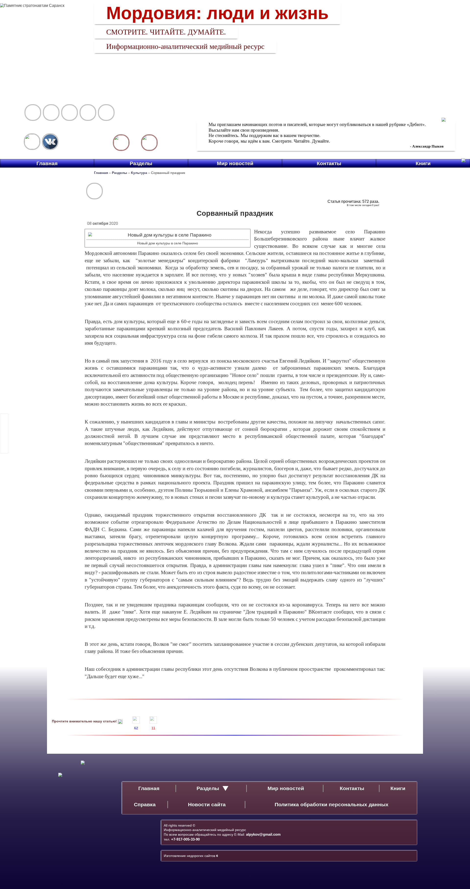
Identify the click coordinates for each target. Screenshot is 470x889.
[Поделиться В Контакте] (4, 449)
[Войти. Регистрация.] (149, 142)
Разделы (141, 163)
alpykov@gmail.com (263, 834)
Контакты (329, 163)
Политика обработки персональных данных (331, 804)
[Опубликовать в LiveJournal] (4, 424)
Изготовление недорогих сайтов (191, 856)
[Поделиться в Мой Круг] (4, 436)
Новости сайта (207, 804)
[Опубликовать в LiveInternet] (4, 417)
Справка (145, 804)
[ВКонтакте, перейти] (50, 141)
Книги (423, 163)
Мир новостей (235, 163)
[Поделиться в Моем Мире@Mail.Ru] (4, 430)
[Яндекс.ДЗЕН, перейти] (32, 141)
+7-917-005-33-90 (185, 839)
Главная (47, 163)
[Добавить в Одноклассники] (4, 443)
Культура (139, 173)
